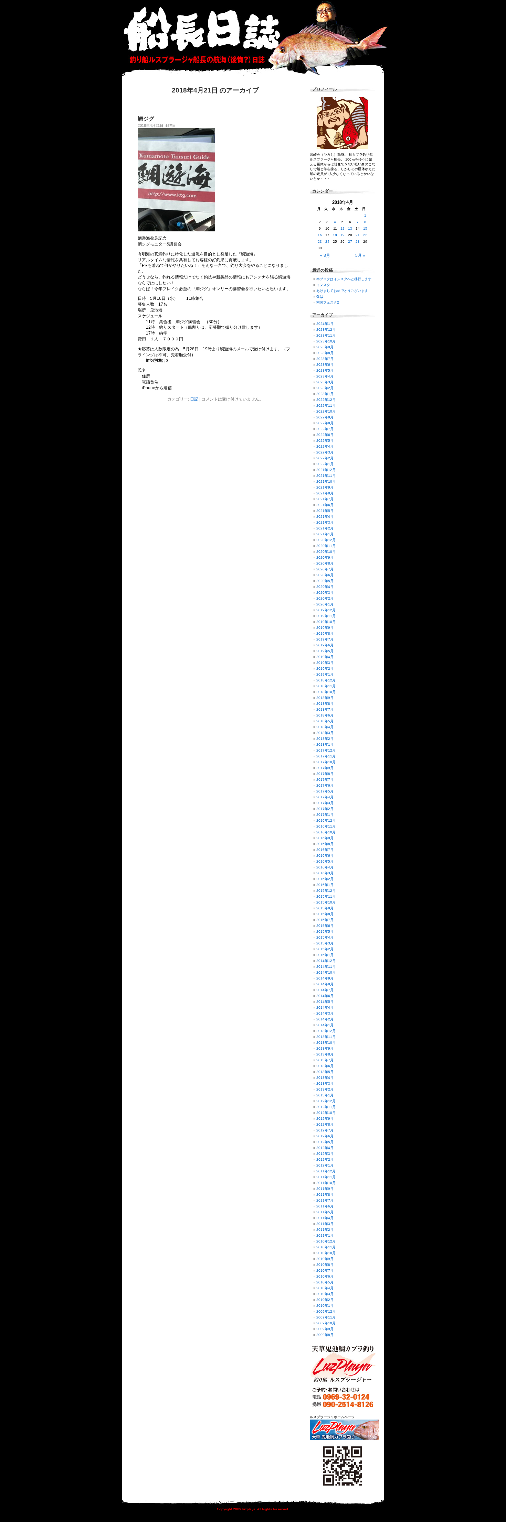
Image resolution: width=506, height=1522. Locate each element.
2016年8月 (325, 844)
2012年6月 (325, 1136)
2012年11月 (326, 1107)
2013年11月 (326, 1037)
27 (350, 241)
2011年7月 (325, 1200)
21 (358, 235)
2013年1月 (325, 1095)
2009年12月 (326, 1311)
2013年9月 (325, 1048)
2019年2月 (325, 668)
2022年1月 (325, 464)
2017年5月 (325, 791)
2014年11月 (326, 966)
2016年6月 (325, 855)
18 (335, 235)
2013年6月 (325, 1066)
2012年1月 (325, 1165)
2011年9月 (325, 1189)
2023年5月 (325, 370)
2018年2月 (325, 739)
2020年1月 (325, 604)
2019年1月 (325, 674)
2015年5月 (325, 931)
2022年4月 (325, 446)
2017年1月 (325, 815)
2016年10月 (326, 832)
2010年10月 (326, 1253)
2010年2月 (325, 1300)
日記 (194, 399)
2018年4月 (325, 727)
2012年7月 (325, 1130)
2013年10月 (326, 1042)
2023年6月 (325, 364)
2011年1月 (325, 1235)
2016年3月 (325, 873)
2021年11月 (326, 476)
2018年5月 (325, 721)
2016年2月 (325, 879)
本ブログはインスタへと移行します (343, 279)
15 (365, 228)
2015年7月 (325, 920)
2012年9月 (325, 1118)
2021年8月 (325, 493)
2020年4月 (325, 587)
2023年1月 (325, 394)
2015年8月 (325, 914)
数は (319, 296)
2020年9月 (325, 557)
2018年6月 (325, 715)
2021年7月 (325, 499)
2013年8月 (325, 1054)
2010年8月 (325, 1265)
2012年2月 (325, 1159)
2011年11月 (326, 1177)
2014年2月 (325, 1019)
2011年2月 (325, 1229)
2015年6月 (325, 926)
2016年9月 (325, 838)
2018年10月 (326, 692)
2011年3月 (325, 1224)
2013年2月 (325, 1089)
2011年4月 (325, 1218)
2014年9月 (325, 978)
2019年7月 (325, 639)
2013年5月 (325, 1072)
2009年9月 (325, 1329)
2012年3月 (325, 1154)
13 (350, 228)
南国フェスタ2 (327, 302)
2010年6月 (325, 1276)
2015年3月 (325, 943)
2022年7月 (325, 429)
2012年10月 (326, 1113)
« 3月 (325, 255)
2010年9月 (325, 1259)
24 (327, 241)
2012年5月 (325, 1142)
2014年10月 (326, 972)
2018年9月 (325, 698)
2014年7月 (325, 990)
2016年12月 (326, 820)
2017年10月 (326, 762)
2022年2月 (325, 458)
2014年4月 (325, 1007)
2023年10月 (326, 341)
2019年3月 (325, 663)
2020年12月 (326, 540)
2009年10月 (326, 1323)
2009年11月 (326, 1317)
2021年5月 (325, 511)
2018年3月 (325, 733)
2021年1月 (325, 534)
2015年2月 (325, 949)
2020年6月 (325, 575)
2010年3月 (325, 1294)
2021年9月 (325, 487)
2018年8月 (325, 703)
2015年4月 (325, 937)
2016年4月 (325, 867)
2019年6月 (325, 645)
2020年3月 (325, 592)
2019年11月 (326, 616)
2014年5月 (325, 1002)
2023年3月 (325, 382)
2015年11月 (326, 896)
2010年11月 (326, 1247)
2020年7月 (325, 569)
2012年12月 (326, 1101)
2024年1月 (325, 324)
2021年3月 (325, 522)
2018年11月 (326, 686)
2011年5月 (325, 1212)
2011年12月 (326, 1171)
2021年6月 (325, 505)
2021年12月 (326, 470)
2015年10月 (326, 902)
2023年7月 (325, 359)
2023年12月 (326, 329)
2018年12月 (326, 680)
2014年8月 (325, 984)
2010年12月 (326, 1241)
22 (365, 235)
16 (320, 235)
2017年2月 (325, 809)
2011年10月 (326, 1183)
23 (320, 241)
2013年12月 (326, 1031)
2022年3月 (325, 452)
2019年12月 (326, 610)
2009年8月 (325, 1335)
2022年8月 (325, 423)
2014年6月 (325, 996)
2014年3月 (325, 1013)
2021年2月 (325, 528)
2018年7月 (325, 709)
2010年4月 (325, 1288)
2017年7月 (325, 779)
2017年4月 (325, 797)
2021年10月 (326, 481)
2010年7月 (325, 1270)
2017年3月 (325, 803)
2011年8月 (325, 1194)
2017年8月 (325, 774)
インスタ (323, 285)
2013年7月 (325, 1060)
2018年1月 (325, 744)
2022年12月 (326, 400)
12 (342, 228)
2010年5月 (325, 1282)
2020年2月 (325, 598)
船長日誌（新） (256, 38)
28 (358, 241)
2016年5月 (325, 861)
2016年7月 (325, 850)
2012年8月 (325, 1124)
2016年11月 (326, 826)
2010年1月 (325, 1305)
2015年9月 (325, 908)
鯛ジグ (146, 119)
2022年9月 (325, 417)
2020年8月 (325, 563)
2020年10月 (326, 552)
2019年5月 (325, 651)
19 (342, 235)
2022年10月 (326, 411)
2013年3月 (325, 1083)
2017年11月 (326, 756)
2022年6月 (325, 435)
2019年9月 (325, 627)
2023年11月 (326, 335)
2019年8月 (325, 633)
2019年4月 (325, 657)
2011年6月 (325, 1206)
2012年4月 (325, 1148)
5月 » (360, 255)
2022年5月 (325, 440)
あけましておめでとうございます (342, 291)
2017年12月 (326, 750)
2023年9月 (325, 347)
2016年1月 (325, 885)
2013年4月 (325, 1078)
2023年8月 (325, 353)
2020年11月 (326, 546)
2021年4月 (325, 516)
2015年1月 (325, 955)
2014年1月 (325, 1025)
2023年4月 (325, 376)
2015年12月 (326, 891)
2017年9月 (325, 768)
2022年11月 (326, 405)
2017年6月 (325, 785)
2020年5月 (325, 581)
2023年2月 (325, 388)
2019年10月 (326, 622)
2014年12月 (326, 961)
